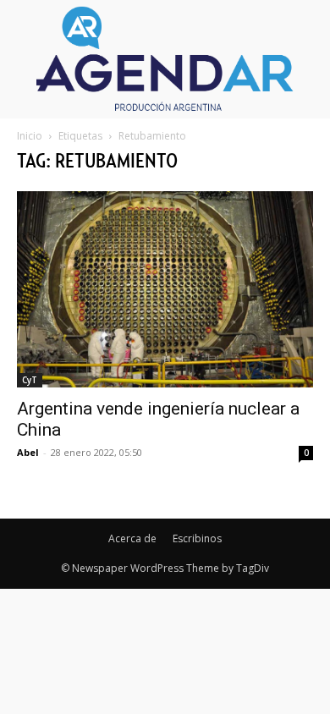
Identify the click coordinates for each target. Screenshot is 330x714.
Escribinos (197, 538)
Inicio (29, 136)
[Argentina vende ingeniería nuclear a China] (165, 289)
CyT (29, 380)
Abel (28, 452)
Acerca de (132, 538)
